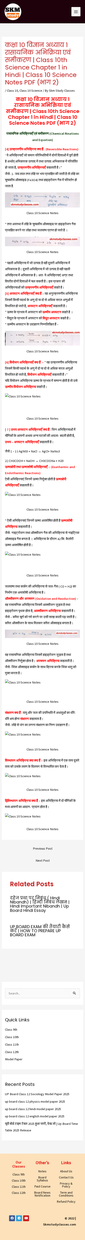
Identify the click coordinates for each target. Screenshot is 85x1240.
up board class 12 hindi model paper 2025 (33, 1109)
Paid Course (42, 1186)
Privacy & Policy (66, 1184)
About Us (66, 1171)
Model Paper (13, 1059)
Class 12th (12, 1052)
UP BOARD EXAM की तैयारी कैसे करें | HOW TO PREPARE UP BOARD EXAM (40, 931)
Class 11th (12, 1044)
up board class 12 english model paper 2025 (34, 1116)
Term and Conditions (66, 1193)
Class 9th (11, 1029)
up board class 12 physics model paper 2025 (35, 1101)
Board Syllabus (42, 1178)
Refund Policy (66, 1201)
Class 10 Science (30, 90)
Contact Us (66, 1177)
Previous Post (42, 848)
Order (68, 7)
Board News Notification (42, 1193)
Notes (42, 1171)
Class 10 (12, 90)
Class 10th (12, 1037)
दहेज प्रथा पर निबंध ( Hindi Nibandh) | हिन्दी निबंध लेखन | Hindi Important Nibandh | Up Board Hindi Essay (40, 904)
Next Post (43, 860)
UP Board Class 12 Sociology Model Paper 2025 (37, 1094)
